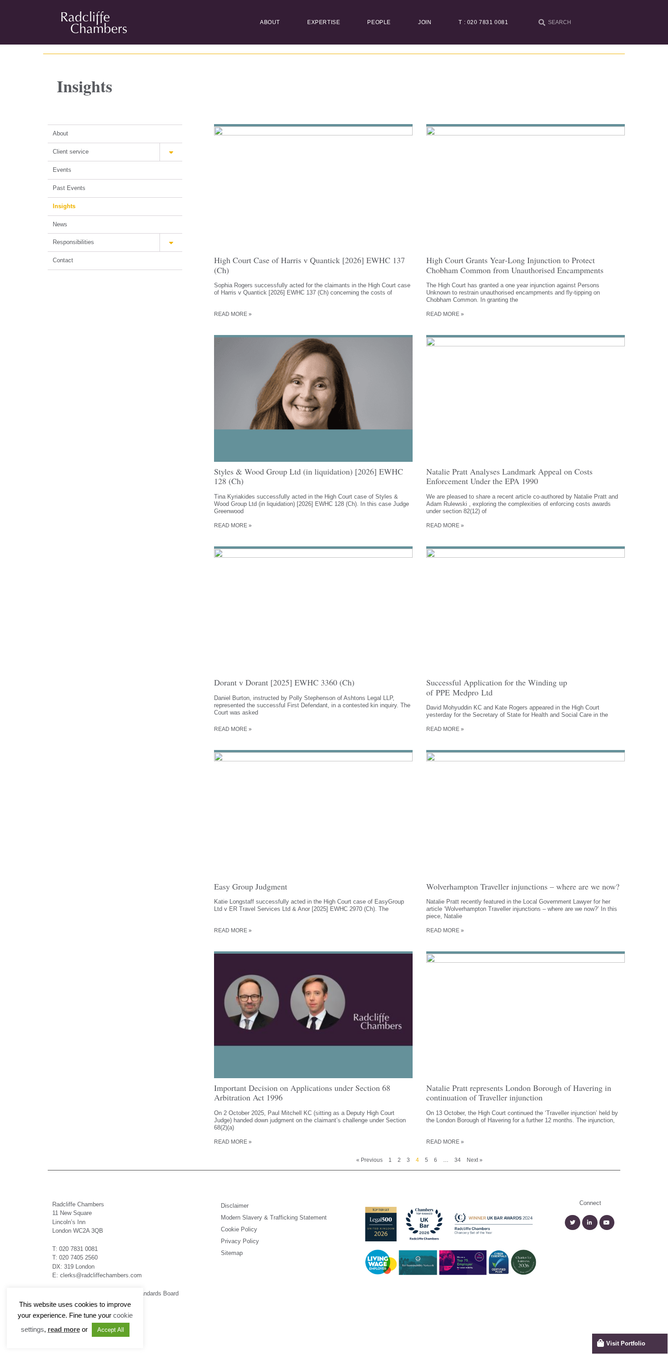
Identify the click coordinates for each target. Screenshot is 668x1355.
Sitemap (232, 1253)
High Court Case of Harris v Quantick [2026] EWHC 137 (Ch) (309, 265)
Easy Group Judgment (250, 886)
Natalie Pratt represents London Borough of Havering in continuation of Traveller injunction (518, 1092)
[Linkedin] (590, 1222)
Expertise (323, 22)
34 (457, 1160)
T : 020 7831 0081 (483, 22)
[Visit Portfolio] (600, 1343)
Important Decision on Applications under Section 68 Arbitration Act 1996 (302, 1092)
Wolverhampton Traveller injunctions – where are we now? (522, 886)
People (379, 22)
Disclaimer (235, 1205)
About (270, 22)
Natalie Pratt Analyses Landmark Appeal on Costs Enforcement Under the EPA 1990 (509, 476)
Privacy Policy (240, 1241)
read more (64, 1329)
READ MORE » (233, 314)
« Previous (369, 1160)
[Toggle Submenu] (171, 152)
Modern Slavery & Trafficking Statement (274, 1217)
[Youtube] (607, 1222)
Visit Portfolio (625, 1343)
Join (424, 22)
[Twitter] (572, 1222)
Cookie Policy (239, 1229)
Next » (475, 1160)
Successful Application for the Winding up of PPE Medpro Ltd (496, 687)
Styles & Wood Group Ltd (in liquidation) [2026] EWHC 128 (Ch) (308, 476)
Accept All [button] (110, 1329)
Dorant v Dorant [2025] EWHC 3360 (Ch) (284, 682)
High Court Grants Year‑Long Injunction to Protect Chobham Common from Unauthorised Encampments (514, 265)
